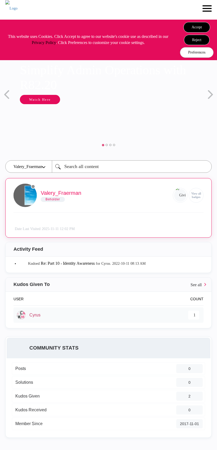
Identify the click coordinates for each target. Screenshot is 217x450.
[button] (196, 27)
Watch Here (40, 100)
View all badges (196, 195)
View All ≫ (108, 284)
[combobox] (132, 166)
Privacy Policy (44, 42)
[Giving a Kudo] (180, 195)
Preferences (196, 52)
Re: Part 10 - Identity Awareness (68, 263)
